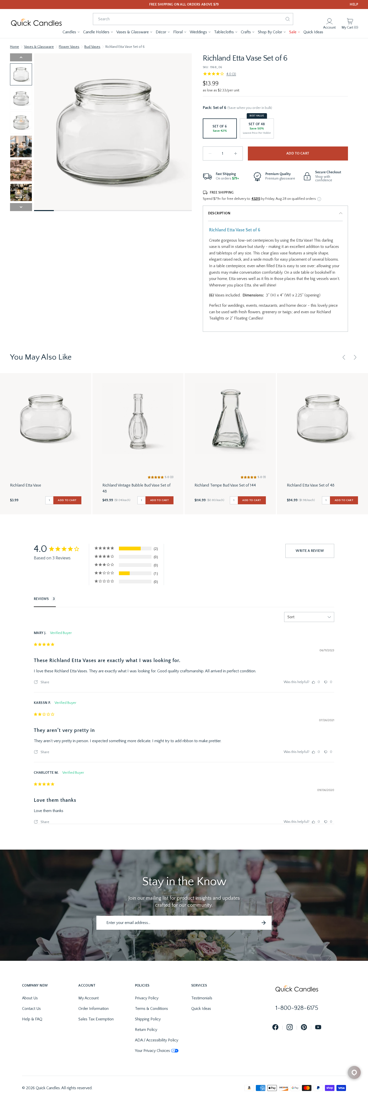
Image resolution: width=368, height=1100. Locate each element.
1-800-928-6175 (297, 1008)
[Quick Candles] (36, 23)
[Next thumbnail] (21, 207)
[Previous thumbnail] (21, 57)
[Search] (287, 19)
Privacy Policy (146, 998)
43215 (256, 199)
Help (354, 5)
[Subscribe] (264, 923)
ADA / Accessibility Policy (156, 1040)
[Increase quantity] (236, 153)
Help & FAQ (32, 1019)
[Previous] (344, 357)
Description (219, 213)
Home (14, 47)
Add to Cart (297, 153)
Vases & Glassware (39, 47)
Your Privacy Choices (152, 1050)
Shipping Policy (148, 1019)
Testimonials (201, 998)
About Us (30, 998)
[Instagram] (290, 1027)
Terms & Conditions (151, 1008)
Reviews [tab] (41, 599)
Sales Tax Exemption (96, 1019)
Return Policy (146, 1029)
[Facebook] (275, 1027)
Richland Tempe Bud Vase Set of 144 (225, 485)
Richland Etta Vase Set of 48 (310, 485)
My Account (88, 998)
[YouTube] (318, 1027)
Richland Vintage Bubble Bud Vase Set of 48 (136, 488)
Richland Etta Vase (25, 485)
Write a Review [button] (310, 551)
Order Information (93, 1008)
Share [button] (44, 682)
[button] (71, 32)
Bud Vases (92, 47)
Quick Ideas (201, 1008)
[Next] (355, 357)
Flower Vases (69, 47)
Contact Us (31, 1008)
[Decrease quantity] (210, 153)
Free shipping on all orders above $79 (184, 5)
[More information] (319, 199)
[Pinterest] (304, 1027)
